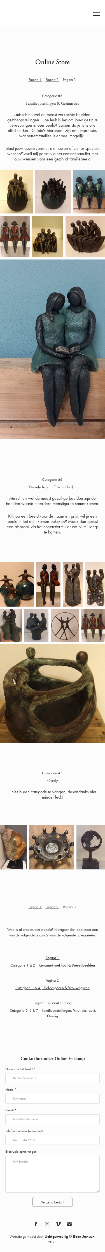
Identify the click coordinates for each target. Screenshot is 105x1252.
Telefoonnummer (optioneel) (24, 1131)
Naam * (10, 1090)
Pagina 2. (52, 79)
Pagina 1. (35, 79)
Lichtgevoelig (56, 1236)
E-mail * (11, 1110)
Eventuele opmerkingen (21, 1152)
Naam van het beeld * (20, 1069)
